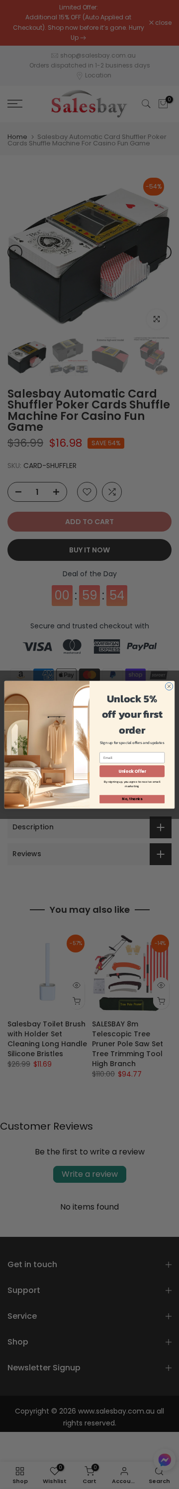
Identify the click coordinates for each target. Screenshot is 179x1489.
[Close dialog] (169, 686)
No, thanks (132, 798)
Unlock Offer (132, 771)
